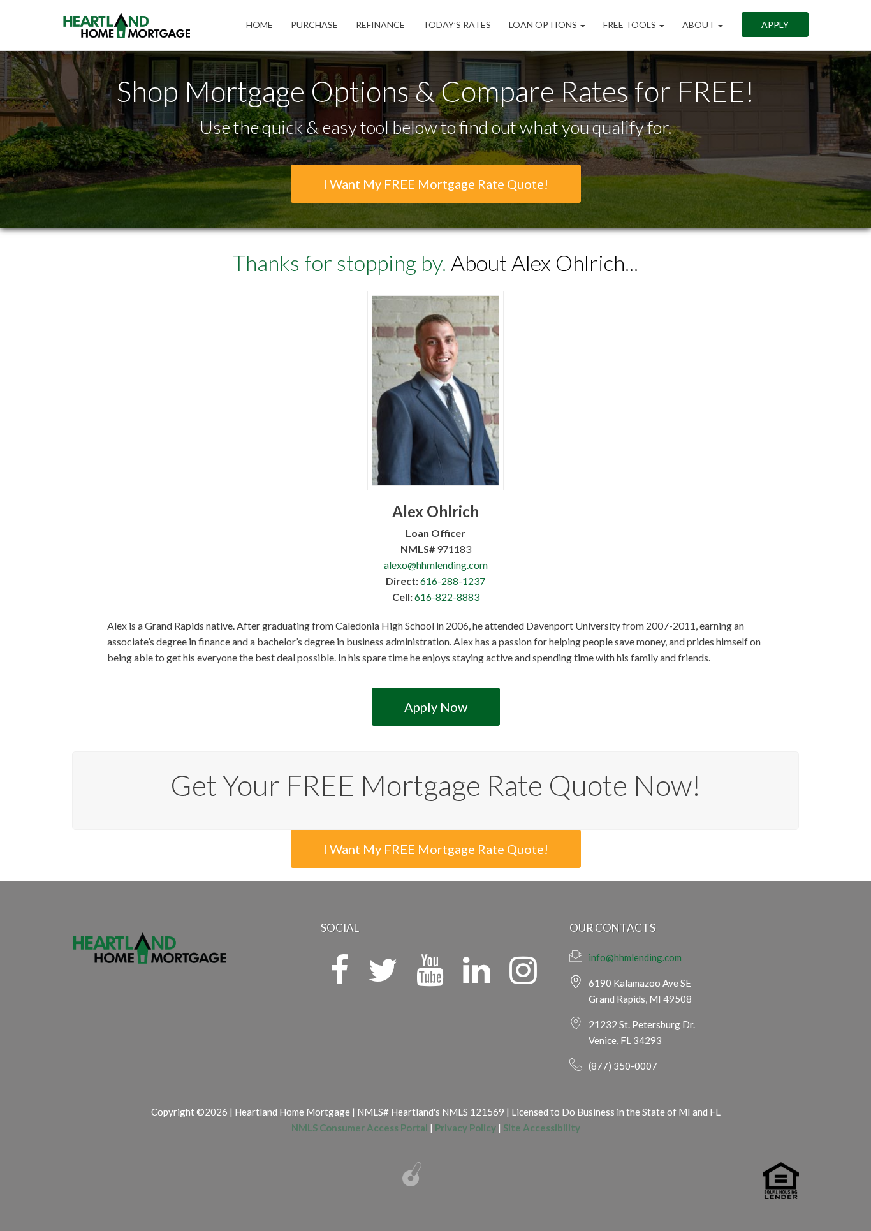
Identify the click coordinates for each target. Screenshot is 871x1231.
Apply (775, 25)
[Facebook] (339, 978)
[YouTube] (430, 978)
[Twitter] (382, 978)
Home (259, 25)
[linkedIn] (476, 978)
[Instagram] (523, 978)
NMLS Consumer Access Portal (359, 1127)
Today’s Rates (457, 25)
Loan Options (544, 25)
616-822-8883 (446, 597)
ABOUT (699, 25)
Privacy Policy (465, 1127)
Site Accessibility (541, 1127)
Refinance (380, 25)
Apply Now (435, 706)
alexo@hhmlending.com (436, 565)
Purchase (314, 25)
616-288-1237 (452, 581)
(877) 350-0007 (623, 1066)
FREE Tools (630, 25)
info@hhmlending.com (635, 957)
